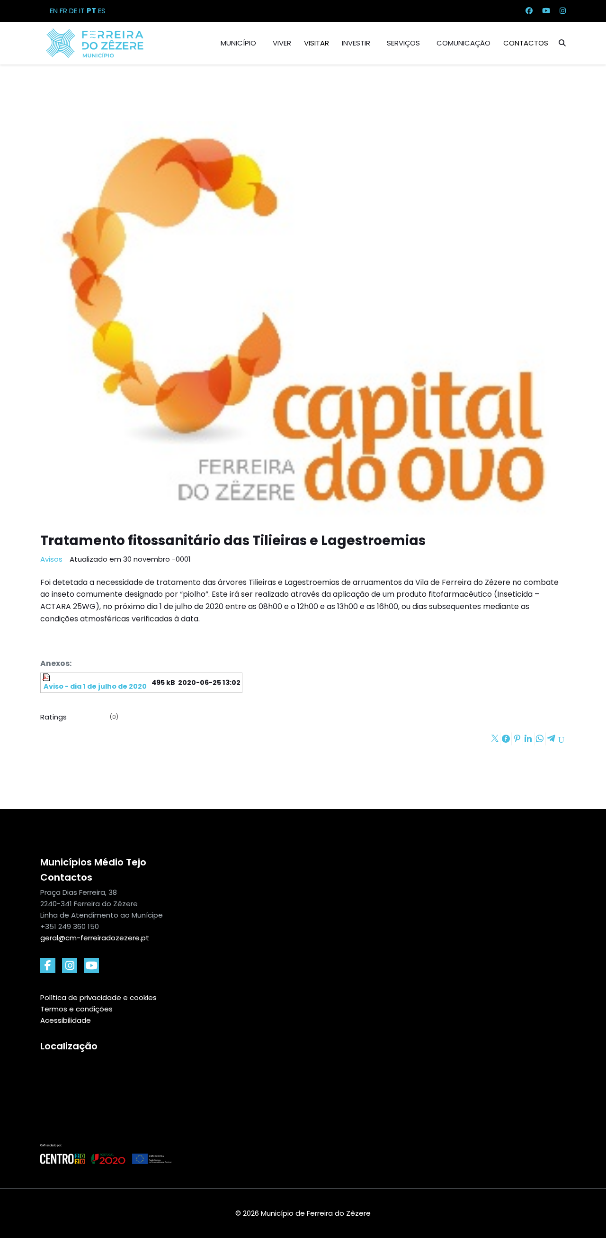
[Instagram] (563, 11)
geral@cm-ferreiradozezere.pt (94, 938)
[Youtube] (546, 11)
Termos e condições (76, 1009)
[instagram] (69, 965)
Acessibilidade (65, 1020)
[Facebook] (529, 11)
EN (54, 11)
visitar (316, 43)
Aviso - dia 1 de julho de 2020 (94, 686)
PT (91, 11)
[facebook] (47, 965)
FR (63, 11)
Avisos (51, 559)
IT (82, 11)
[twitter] (91, 965)
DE (73, 11)
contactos (525, 43)
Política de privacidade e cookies (98, 997)
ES (102, 11)
